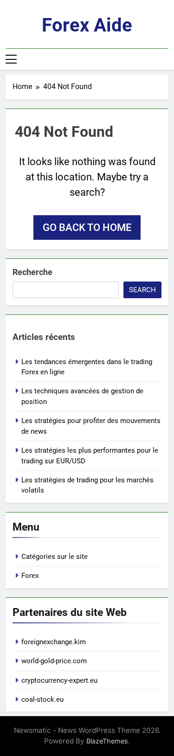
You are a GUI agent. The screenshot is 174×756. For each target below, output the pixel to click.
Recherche (32, 272)
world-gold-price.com (54, 661)
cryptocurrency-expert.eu (59, 680)
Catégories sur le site (54, 556)
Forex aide (87, 25)
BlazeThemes (107, 741)
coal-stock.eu (42, 699)
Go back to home (87, 227)
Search (142, 290)
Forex (30, 575)
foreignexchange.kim (53, 642)
